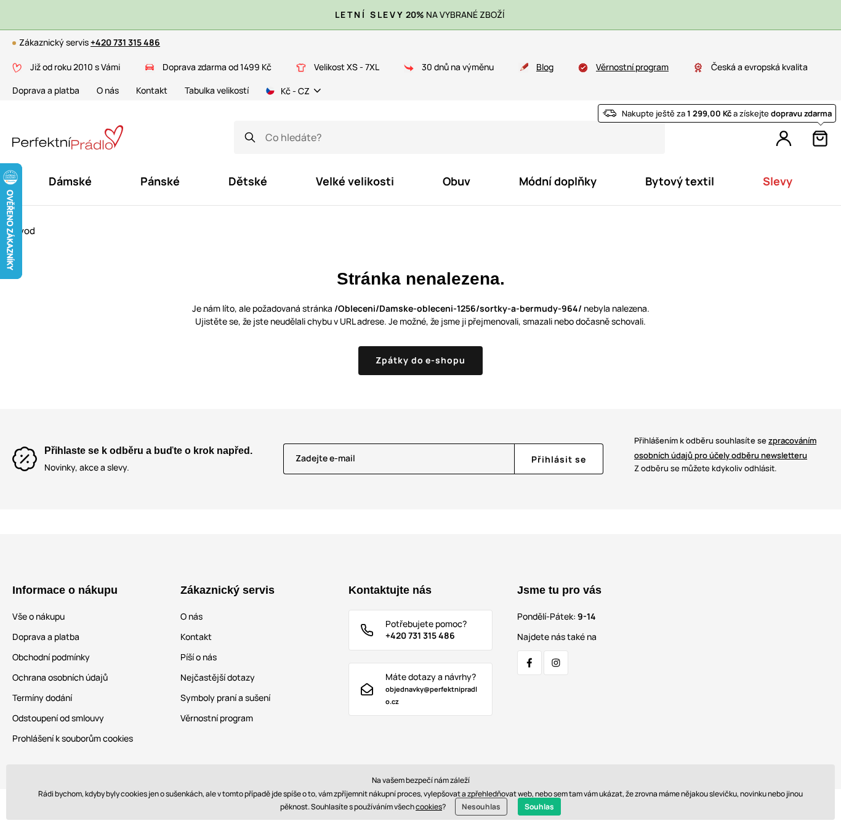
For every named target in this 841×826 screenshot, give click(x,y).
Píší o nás (198, 657)
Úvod (23, 230)
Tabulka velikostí (217, 90)
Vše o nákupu (38, 616)
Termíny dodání (42, 697)
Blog (544, 67)
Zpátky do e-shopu (421, 360)
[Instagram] (556, 662)
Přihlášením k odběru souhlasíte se (725, 447)
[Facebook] (529, 662)
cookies (429, 806)
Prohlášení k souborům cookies (72, 738)
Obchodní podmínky (51, 657)
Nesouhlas (481, 806)
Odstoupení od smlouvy (58, 718)
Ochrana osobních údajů (60, 677)
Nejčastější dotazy (217, 677)
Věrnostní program (632, 67)
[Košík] (820, 138)
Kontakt (151, 90)
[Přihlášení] (783, 138)
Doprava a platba (45, 90)
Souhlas (539, 806)
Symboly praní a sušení (225, 697)
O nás (108, 90)
